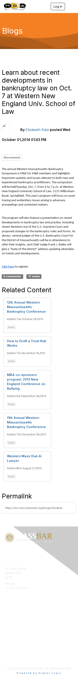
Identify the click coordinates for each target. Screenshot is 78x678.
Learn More (13, 625)
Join (8, 616)
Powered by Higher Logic (39, 673)
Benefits (11, 620)
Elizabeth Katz (37, 129)
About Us (11, 653)
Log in (58, 6)
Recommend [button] (12, 157)
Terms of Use (14, 658)
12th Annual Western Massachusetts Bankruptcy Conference (26, 307)
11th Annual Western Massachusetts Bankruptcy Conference (26, 422)
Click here (8, 266)
